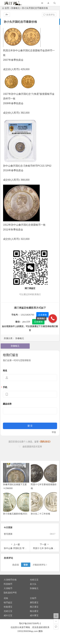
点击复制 (42, 314)
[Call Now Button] (52, 318)
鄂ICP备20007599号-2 (30, 623)
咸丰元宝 (8, 615)
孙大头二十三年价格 (40, 513)
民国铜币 (8, 584)
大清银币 (8, 588)
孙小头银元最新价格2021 (15, 513)
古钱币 (33, 598)
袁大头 (33, 584)
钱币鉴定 (8, 602)
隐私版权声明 (10, 592)
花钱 (6, 598)
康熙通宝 (34, 602)
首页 (7, 8)
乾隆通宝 (8, 607)
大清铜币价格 (10, 579)
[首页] (56, 615)
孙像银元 (15, 8)
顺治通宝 (34, 611)
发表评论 (50, 14)
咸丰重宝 (34, 615)
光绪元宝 (34, 579)
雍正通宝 (34, 607)
